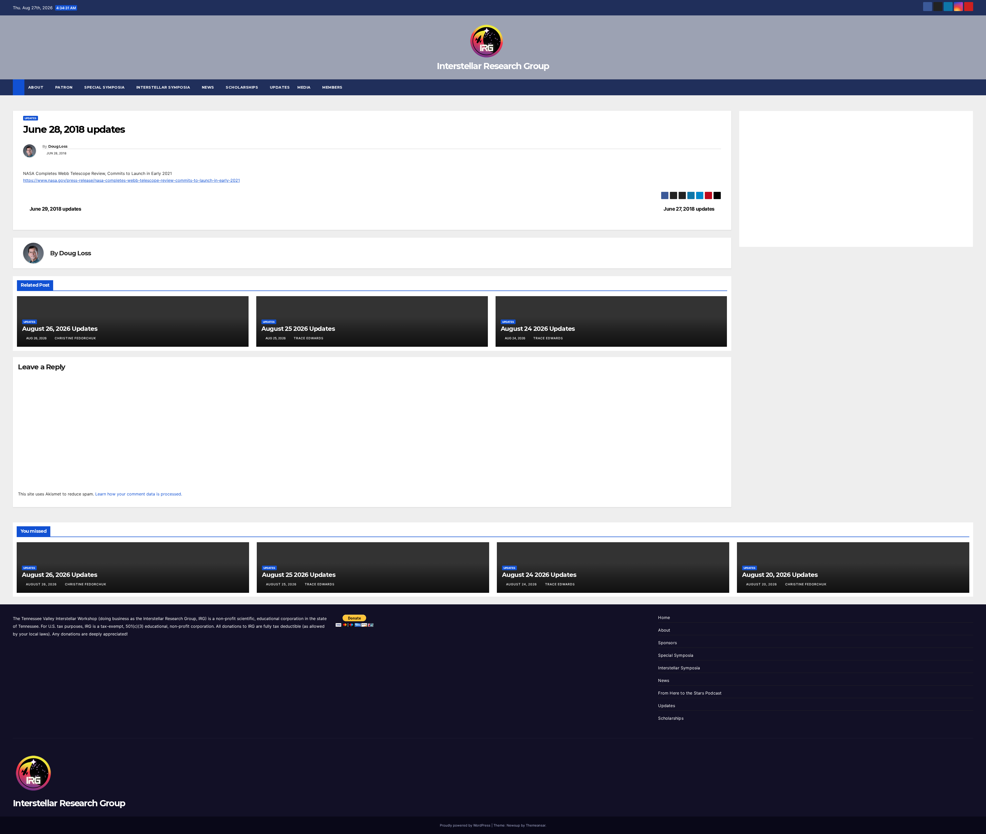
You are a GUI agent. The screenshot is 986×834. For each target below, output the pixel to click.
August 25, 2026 (282, 584)
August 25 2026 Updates (298, 328)
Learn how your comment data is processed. (138, 493)
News (208, 87)
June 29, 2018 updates (55, 209)
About (36, 87)
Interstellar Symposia (163, 87)
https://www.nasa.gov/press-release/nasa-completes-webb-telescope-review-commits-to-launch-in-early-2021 (131, 180)
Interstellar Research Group (493, 66)
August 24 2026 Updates (538, 328)
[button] (969, 87)
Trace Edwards (309, 338)
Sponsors (667, 642)
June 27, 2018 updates (689, 209)
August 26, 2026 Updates (59, 328)
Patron (64, 87)
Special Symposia (105, 87)
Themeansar (535, 825)
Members (333, 87)
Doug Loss (58, 146)
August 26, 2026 (42, 584)
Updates (280, 87)
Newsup (513, 825)
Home (664, 617)
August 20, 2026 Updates (779, 574)
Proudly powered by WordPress (465, 825)
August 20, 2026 (762, 584)
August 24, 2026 (522, 584)
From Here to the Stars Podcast (690, 693)
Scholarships (242, 87)
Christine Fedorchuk (75, 338)
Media (304, 87)
